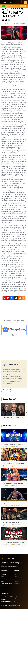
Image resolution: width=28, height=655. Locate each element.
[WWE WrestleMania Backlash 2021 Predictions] (14, 578)
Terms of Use (18, 624)
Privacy (16, 620)
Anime (2, 627)
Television (3, 620)
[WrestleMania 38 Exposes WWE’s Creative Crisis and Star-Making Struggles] (14, 479)
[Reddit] (20, 342)
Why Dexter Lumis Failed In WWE (11, 547)
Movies (3, 622)
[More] (23, 342)
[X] (16, 342)
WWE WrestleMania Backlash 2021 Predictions (14, 586)
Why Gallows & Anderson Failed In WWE (12, 567)
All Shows (3, 633)
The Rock (12, 97)
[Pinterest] (4, 342)
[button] (25, 2)
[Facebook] (12, 342)
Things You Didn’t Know (6, 629)
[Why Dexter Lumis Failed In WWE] (14, 538)
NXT (18, 42)
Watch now (22, 6)
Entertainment (4, 624)
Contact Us (17, 629)
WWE (9, 87)
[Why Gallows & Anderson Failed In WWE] (14, 558)
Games (3, 631)
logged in (10, 436)
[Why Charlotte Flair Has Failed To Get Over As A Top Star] (14, 519)
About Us (17, 627)
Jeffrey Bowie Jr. (7, 23)
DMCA (16, 622)
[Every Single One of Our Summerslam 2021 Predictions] (14, 499)
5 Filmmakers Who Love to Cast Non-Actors (13, 462)
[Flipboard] (8, 342)
